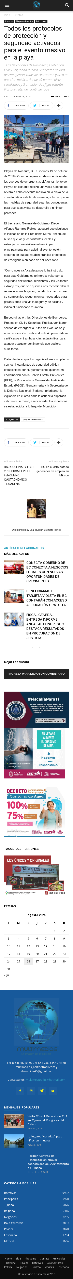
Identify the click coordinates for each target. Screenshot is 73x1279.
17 (8, 954)
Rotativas (37, 1263)
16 (64, 946)
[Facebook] (20, 1091)
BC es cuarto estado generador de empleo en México (52, 471)
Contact (44, 1258)
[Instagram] (31, 1091)
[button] (67, 5)
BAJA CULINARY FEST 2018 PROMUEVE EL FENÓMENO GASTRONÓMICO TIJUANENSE (19, 475)
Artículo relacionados (24, 548)
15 (54, 946)
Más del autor (16, 554)
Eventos (18, 15)
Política (8, 1267)
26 (28, 961)
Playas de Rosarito (24, 21)
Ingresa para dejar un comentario (37, 673)
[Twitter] (42, 1091)
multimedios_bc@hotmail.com (45, 1080)
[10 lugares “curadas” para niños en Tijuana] (14, 1141)
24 (8, 961)
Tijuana (24, 1263)
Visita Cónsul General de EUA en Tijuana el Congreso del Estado (47, 1120)
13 (37, 946)
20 (37, 954)
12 (28, 946)
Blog (18, 1258)
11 (18, 946)
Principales (41, 21)
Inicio (7, 15)
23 (64, 954)
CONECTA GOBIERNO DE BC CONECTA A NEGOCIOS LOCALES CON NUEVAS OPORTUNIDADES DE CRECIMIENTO (47, 572)
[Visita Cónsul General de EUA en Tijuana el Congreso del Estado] (14, 1121)
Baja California (55, 1263)
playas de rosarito (33, 419)
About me (30, 1258)
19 (28, 954)
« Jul (6, 975)
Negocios (21, 1267)
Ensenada (63, 1267)
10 (8, 946)
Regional (11, 1263)
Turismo (36, 1267)
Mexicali (49, 1267)
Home (8, 1258)
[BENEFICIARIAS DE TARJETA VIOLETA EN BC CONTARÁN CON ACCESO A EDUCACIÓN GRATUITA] (14, 596)
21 (45, 954)
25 (18, 961)
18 (18, 954)
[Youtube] (53, 1091)
